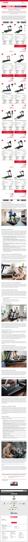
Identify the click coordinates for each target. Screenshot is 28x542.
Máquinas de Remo (4, 533)
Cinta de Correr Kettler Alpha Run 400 (20, 179)
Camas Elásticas (20, 533)
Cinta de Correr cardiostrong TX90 (8, 120)
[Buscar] (24, 3)
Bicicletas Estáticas (12, 532)
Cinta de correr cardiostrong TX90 (14, 396)
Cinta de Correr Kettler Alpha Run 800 (20, 120)
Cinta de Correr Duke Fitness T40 (8, 179)
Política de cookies (16, 526)
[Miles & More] (14, 512)
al (4, 520)
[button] (25, 22)
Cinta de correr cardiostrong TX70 (14, 226)
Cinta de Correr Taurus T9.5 (20, 93)
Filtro (11, 22)
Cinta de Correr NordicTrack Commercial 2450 (8, 93)
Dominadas (11, 537)
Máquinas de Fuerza (12, 533)
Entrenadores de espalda (5, 537)
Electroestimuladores (21, 537)
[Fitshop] (5, 2)
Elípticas (3, 532)
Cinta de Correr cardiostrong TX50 (20, 34)
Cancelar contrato (14, 522)
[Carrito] (26, 3)
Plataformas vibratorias (4, 538)
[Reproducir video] (14, 483)
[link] (5, 477)
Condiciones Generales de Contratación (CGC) (7, 526)
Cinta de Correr (20, 532)
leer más (25, 20)
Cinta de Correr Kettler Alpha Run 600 (7, 34)
